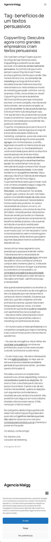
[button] (47, 493)
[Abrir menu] (45, 4)
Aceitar (25, 521)
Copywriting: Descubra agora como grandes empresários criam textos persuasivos (24, 44)
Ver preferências (25, 535)
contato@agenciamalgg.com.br (19, 422)
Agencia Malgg (12, 4)
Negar (25, 528)
